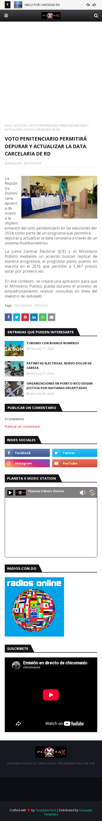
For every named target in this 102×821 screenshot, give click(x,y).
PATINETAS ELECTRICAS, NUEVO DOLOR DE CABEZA (59, 365)
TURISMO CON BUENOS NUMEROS (53, 343)
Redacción (15, 163)
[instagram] (27, 463)
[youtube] (74, 463)
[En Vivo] (10, 492)
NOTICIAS (20, 126)
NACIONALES (23, 305)
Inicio (8, 126)
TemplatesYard (45, 810)
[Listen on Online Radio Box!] (92, 493)
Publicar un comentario (22, 426)
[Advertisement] (51, 73)
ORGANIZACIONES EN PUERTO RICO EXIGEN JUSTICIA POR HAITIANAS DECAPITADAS (60, 385)
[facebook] (27, 453)
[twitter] (74, 453)
